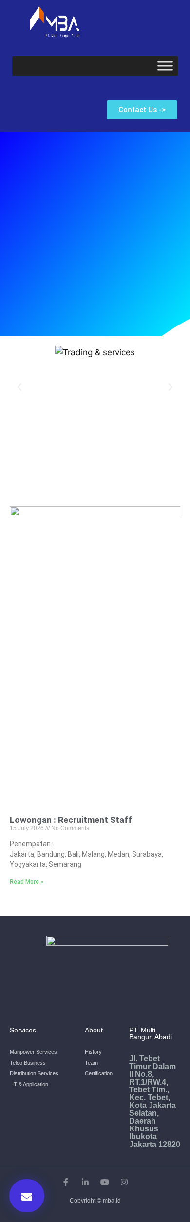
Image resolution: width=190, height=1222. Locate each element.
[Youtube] (105, 1182)
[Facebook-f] (66, 1182)
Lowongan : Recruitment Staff (71, 820)
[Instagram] (124, 1182)
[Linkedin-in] (85, 1182)
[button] (142, 109)
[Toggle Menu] (165, 66)
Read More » (26, 881)
